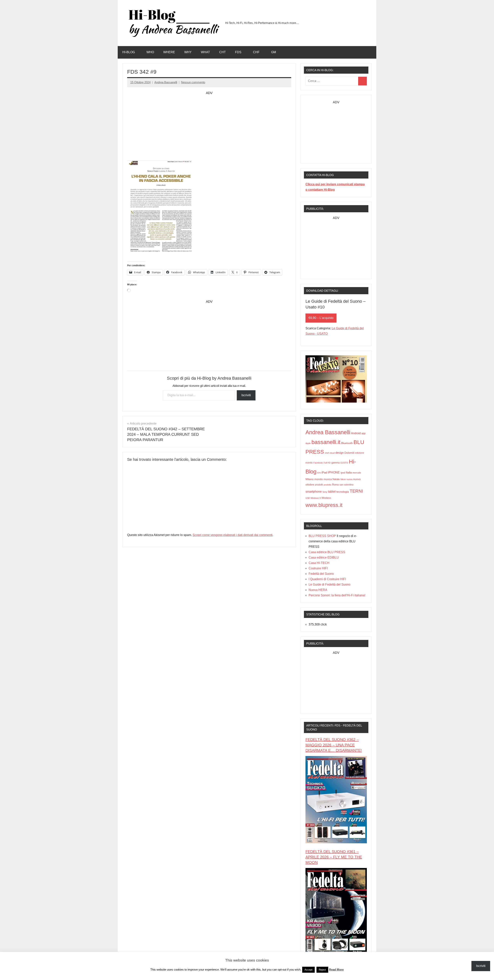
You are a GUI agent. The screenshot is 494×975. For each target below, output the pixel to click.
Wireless (326, 497)
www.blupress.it (324, 505)
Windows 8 (315, 498)
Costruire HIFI (318, 568)
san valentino (346, 484)
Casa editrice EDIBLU (324, 557)
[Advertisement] (209, 123)
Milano (309, 479)
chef (327, 453)
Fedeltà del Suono (321, 573)
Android (356, 433)
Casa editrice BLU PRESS (327, 552)
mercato (357, 472)
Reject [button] (322, 969)
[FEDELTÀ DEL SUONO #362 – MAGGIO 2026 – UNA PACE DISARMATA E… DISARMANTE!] (336, 842)
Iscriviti (246, 395)
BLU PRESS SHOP (322, 536)
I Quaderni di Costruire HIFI (327, 579)
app (363, 433)
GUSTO (344, 463)
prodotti (319, 484)
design (339, 452)
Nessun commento (193, 82)
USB (307, 498)
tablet (332, 491)
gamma (335, 462)
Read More (336, 969)
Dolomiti (349, 452)
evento (309, 462)
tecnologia (342, 491)
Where (169, 52)
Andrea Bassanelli (165, 82)
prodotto (327, 485)
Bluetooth (347, 443)
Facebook (318, 463)
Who (150, 52)
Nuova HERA (318, 590)
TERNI (356, 491)
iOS (319, 473)
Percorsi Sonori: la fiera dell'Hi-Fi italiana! (337, 595)
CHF (256, 52)
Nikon (343, 479)
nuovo (357, 479)
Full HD (327, 463)
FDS (238, 52)
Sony (324, 492)
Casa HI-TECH (319, 563)
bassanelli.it (325, 442)
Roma (335, 484)
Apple (308, 443)
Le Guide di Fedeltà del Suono (329, 584)
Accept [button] (308, 969)
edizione (359, 453)
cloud (332, 453)
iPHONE (334, 472)
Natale (336, 479)
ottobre (309, 484)
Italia (349, 472)
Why (188, 52)
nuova (349, 479)
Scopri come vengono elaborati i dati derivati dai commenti (232, 535)
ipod (343, 472)
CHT (222, 52)
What (205, 52)
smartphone (313, 491)
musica (328, 479)
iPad (324, 472)
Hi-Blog (128, 52)
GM (273, 52)
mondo (318, 479)
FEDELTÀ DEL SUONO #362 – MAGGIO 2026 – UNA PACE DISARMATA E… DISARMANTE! (333, 745)
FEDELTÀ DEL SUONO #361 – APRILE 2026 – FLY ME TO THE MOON (333, 857)
